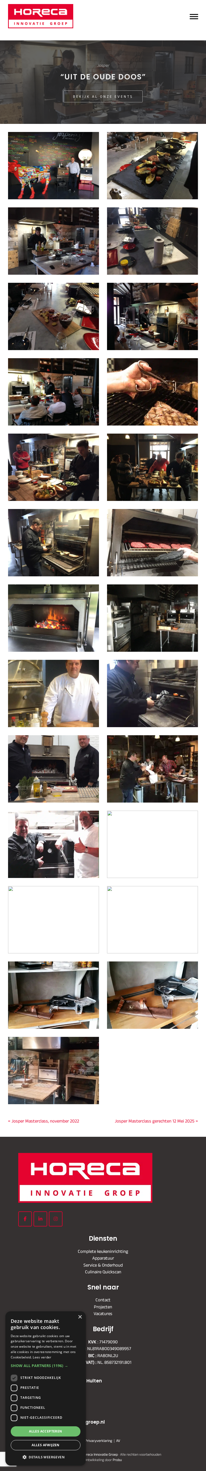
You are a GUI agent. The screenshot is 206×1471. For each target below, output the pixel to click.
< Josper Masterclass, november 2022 (43, 1120)
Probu (117, 1460)
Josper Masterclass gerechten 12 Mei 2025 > (156, 1120)
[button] (45, 1365)
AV (118, 1440)
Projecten (103, 1306)
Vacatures (103, 1313)
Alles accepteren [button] (45, 1431)
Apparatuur (103, 1258)
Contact (103, 1299)
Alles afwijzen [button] (46, 1445)
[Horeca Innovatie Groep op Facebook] (25, 1218)
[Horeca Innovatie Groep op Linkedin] (40, 1218)
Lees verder (42, 1357)
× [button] (80, 1317)
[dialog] (45, 1388)
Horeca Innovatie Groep (86, 10)
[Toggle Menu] (194, 16)
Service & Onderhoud (103, 1265)
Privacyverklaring (98, 1440)
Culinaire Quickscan (103, 1271)
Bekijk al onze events (103, 96)
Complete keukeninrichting (103, 1251)
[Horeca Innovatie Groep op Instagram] (55, 1218)
